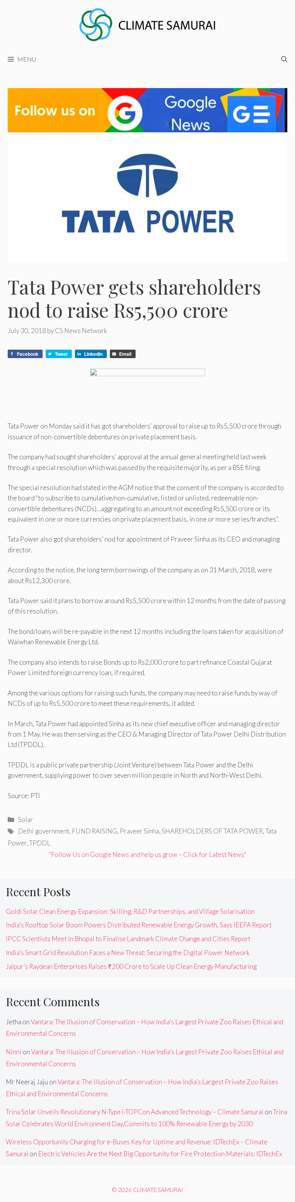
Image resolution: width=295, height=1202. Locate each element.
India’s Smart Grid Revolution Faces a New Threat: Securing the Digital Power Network (128, 953)
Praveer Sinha (139, 831)
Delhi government (43, 831)
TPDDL (39, 843)
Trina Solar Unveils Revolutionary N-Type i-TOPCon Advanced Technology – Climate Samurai (135, 1112)
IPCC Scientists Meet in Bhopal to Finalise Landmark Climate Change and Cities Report (128, 939)
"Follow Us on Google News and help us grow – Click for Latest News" (147, 854)
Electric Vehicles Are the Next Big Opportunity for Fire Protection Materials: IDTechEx (160, 1154)
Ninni (14, 1052)
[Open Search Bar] (284, 59)
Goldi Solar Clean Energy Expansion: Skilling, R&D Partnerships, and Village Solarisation (130, 911)
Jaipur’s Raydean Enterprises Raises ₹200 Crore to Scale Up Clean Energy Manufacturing (131, 966)
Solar (25, 819)
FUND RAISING (94, 831)
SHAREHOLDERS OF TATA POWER (212, 831)
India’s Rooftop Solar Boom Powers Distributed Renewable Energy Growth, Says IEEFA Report (139, 925)
